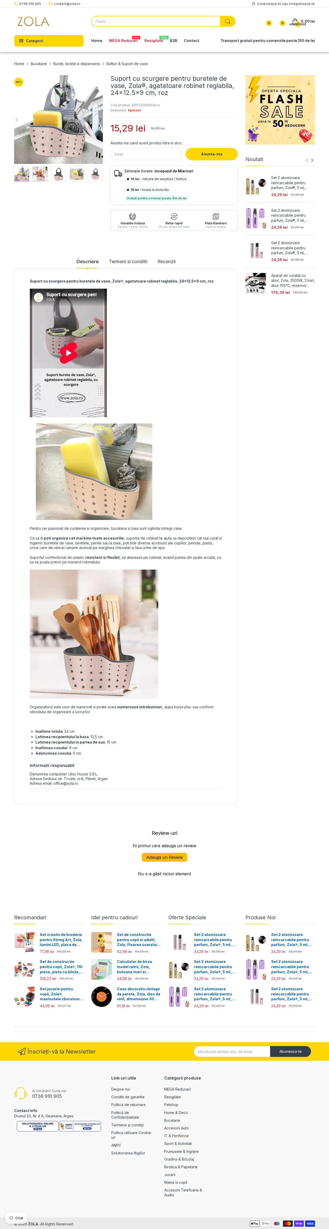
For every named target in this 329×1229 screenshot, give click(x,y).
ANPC (116, 1145)
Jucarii (169, 1174)
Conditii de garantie (127, 1097)
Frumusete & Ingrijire (181, 1151)
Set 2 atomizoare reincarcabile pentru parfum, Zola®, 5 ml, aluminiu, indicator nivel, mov (291, 215)
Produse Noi (260, 917)
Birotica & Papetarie (181, 1167)
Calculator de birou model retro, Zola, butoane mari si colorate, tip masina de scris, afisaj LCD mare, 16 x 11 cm (138, 966)
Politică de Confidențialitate (125, 1114)
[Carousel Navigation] (310, 160)
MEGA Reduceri (177, 1089)
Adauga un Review (164, 857)
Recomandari (30, 917)
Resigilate (172, 1097)
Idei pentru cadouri (114, 917)
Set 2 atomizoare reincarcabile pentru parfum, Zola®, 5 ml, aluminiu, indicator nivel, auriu (291, 182)
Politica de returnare (128, 1104)
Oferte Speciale (187, 917)
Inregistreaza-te (302, 4)
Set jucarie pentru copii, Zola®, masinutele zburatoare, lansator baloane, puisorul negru (62, 994)
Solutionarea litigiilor (128, 1153)
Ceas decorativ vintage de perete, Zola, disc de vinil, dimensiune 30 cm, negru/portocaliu (138, 994)
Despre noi (120, 1089)
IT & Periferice (176, 1136)
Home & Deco (176, 1112)
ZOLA (33, 1224)
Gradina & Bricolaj (179, 1159)
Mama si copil (175, 1182)
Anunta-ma (211, 154)
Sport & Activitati (178, 1143)
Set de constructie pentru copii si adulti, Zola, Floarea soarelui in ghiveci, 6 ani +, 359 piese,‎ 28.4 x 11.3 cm (137, 939)
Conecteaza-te (269, 4)
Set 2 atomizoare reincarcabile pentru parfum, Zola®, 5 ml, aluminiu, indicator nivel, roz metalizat (291, 248)
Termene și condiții (127, 1125)
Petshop (171, 1104)
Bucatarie (172, 1120)
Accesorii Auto (176, 1128)
